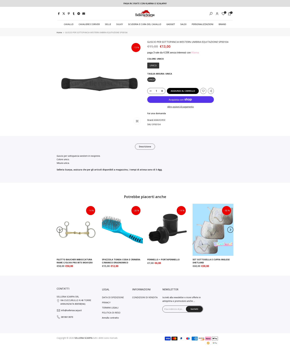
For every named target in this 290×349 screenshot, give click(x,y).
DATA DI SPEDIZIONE (113, 297)
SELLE (108, 24)
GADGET (170, 24)
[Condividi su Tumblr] (73, 13)
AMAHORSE (159, 120)
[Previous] (60, 230)
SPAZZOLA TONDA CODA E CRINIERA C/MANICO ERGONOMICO (121, 261)
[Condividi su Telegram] (78, 13)
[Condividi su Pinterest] (68, 13)
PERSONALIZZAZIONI (202, 24)
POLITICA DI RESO (111, 312)
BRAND (222, 24)
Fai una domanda (156, 113)
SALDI (183, 24)
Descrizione (145, 146)
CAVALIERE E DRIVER (89, 24)
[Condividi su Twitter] (63, 13)
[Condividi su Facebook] (58, 13)
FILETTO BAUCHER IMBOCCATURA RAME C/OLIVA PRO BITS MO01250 (74, 261)
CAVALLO (68, 24)
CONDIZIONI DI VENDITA (145, 297)
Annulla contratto (110, 317)
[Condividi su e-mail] (83, 13)
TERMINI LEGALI (110, 307)
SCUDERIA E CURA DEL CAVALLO (144, 24)
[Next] (230, 230)
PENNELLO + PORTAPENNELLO (163, 259)
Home (59, 32)
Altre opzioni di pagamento (180, 106)
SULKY (119, 24)
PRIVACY (106, 302)
